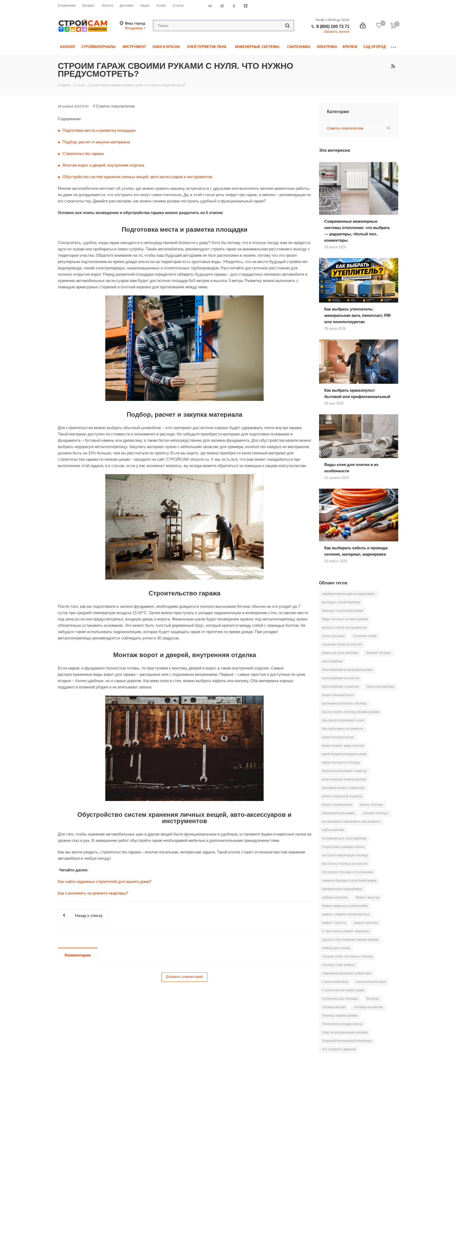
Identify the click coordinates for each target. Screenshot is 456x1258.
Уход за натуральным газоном (344, 1032)
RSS (393, 66)
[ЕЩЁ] (393, 47)
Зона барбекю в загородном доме (347, 670)
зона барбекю (332, 661)
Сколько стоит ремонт (338, 965)
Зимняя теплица (378, 653)
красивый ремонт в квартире (343, 788)
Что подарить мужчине (339, 1049)
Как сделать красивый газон (343, 720)
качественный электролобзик (344, 779)
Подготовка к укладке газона (343, 847)
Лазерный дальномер (338, 813)
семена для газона (336, 948)
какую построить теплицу (341, 762)
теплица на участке (368, 1007)
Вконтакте (210, 5)
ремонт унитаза (366, 923)
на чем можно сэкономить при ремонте (351, 821)
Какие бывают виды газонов (343, 745)
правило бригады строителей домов (349, 880)
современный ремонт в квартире (346, 973)
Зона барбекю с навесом (340, 686)
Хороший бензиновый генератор (347, 1041)
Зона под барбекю (380, 686)
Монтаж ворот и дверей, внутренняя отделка (103, 165)
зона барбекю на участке (340, 678)
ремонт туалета (334, 923)
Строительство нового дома (343, 990)
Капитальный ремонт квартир (344, 771)
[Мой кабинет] (362, 25)
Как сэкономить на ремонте (342, 729)
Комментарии (78, 955)
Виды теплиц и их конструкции (345, 619)
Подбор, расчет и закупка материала (96, 142)
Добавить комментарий (184, 977)
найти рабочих (333, 830)
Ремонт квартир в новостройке (345, 906)
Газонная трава (365, 636)
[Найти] (287, 25)
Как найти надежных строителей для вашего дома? (104, 881)
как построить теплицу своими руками (350, 712)
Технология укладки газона (342, 1024)
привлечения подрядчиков (342, 889)
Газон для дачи (333, 636)
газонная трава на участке (342, 644)
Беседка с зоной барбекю (341, 602)
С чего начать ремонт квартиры (345, 931)
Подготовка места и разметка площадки (99, 130)
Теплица (372, 998)
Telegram (222, 5)
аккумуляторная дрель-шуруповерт (348, 594)
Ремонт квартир (367, 897)
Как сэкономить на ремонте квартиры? (93, 893)
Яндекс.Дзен (245, 5)
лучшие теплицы (375, 813)
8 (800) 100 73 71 (332, 26)
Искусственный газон (338, 695)
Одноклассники (234, 5)
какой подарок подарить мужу (344, 754)
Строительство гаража (83, 153)
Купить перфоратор (337, 805)
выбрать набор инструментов (344, 627)
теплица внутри (334, 1007)
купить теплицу (371, 805)
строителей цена (335, 982)
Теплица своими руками (340, 1015)
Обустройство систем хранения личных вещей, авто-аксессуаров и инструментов (137, 176)
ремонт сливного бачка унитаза (345, 914)
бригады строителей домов (342, 611)
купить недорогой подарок (342, 796)
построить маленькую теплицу (345, 855)
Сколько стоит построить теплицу (347, 956)
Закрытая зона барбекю (340, 653)
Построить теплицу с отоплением (347, 872)
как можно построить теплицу (344, 703)
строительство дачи (371, 982)
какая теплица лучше (338, 737)
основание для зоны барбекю (344, 838)
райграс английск (335, 897)
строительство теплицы (340, 998)
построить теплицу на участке (344, 864)
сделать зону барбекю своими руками (350, 939)
